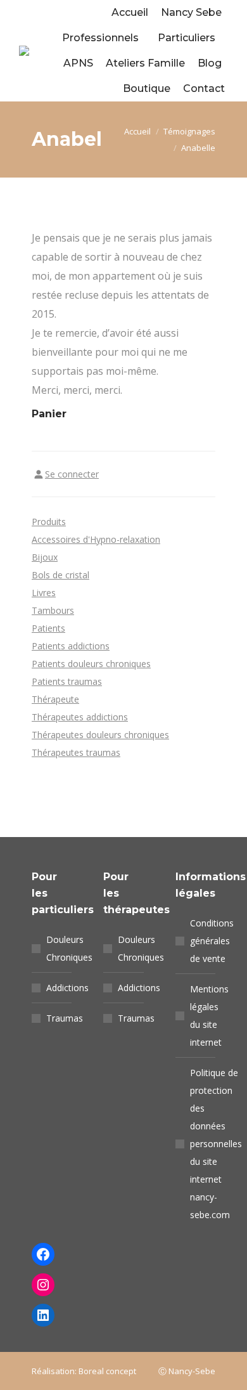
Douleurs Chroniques (69, 948)
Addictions (67, 988)
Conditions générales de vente (212, 941)
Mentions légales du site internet (209, 1015)
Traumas (64, 1018)
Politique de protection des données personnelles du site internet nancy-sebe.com (216, 1144)
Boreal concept (107, 1371)
